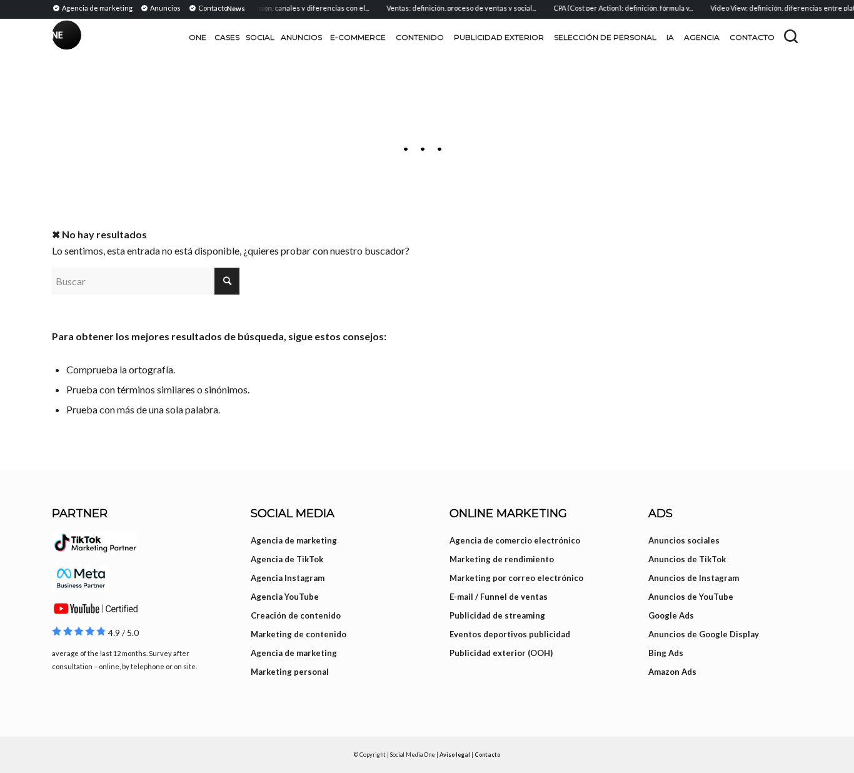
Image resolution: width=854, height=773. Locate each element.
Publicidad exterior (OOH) (501, 653)
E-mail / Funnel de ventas (499, 597)
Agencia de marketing (294, 540)
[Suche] (791, 36)
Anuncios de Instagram (693, 578)
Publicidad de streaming (497, 615)
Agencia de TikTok (287, 559)
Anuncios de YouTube (690, 597)
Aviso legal (455, 754)
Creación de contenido (296, 615)
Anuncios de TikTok (687, 559)
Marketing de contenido (298, 634)
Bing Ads (665, 653)
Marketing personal (290, 672)
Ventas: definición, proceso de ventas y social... (455, 8)
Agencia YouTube (285, 597)
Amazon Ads (672, 672)
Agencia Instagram (287, 578)
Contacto (487, 754)
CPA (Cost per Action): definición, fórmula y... (616, 8)
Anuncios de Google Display (703, 634)
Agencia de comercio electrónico (515, 540)
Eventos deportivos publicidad (510, 634)
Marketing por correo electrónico (516, 578)
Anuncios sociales (684, 540)
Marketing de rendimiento (502, 559)
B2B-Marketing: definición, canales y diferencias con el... (271, 8)
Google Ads (671, 615)
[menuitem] (94, 7)
